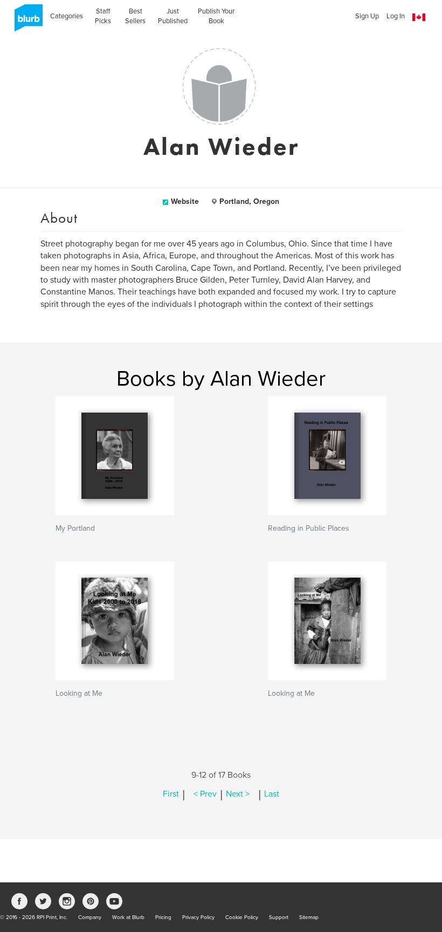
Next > (238, 794)
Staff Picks (103, 16)
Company (89, 917)
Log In (395, 16)
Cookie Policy (241, 917)
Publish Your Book (216, 16)
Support (278, 917)
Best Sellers (135, 16)
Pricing (163, 917)
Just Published (173, 16)
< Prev (205, 794)
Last (271, 794)
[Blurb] (25, 21)
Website (185, 201)
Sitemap (309, 917)
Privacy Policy (198, 917)
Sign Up (367, 16)
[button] (418, 17)
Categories (66, 16)
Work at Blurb (128, 917)
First (171, 794)
